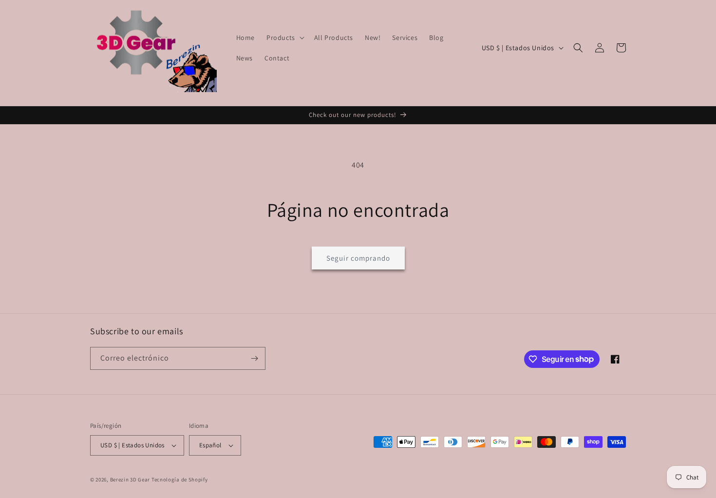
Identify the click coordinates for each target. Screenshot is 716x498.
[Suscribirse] (254, 358)
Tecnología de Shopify (179, 479)
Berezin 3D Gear (130, 479)
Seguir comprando (358, 258)
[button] (284, 37)
